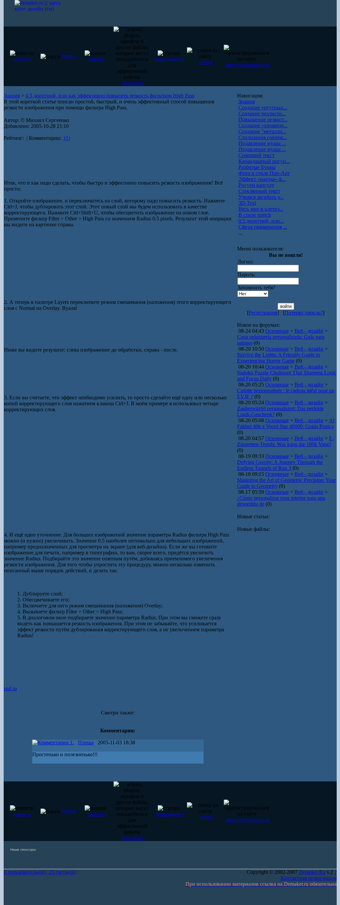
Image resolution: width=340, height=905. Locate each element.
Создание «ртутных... (262, 107)
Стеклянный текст (259, 191)
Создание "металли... (262, 131)
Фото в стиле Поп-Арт (264, 173)
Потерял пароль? (304, 312)
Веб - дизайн (309, 331)
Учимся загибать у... (261, 197)
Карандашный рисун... (264, 161)
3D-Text (247, 203)
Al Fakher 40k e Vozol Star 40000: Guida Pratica (285, 423)
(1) (66, 138)
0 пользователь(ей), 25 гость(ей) (40, 872)
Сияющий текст (256, 155)
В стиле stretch (254, 215)
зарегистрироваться (247, 65)
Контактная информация (309, 878)
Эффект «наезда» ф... (262, 179)
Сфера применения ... (262, 227)
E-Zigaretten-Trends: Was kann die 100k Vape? (285, 441)
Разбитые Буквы (257, 167)
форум (69, 56)
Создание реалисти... (262, 113)
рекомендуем (169, 59)
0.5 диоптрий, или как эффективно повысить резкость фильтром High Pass (110, 95)
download (132, 83)
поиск (206, 62)
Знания (12, 95)
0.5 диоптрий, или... (261, 221)
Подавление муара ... (262, 143)
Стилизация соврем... (262, 137)
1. (71, 742)
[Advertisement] (81, 158)
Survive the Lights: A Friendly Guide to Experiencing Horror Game (278, 358)
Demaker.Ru (312, 872)
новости (22, 59)
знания (96, 59)
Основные (277, 331)
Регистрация (263, 312)
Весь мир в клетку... (260, 209)
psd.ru (10, 688)
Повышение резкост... (263, 119)
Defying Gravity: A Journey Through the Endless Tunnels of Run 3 (280, 465)
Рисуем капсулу (256, 185)
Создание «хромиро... (263, 125)
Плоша (86, 742)
